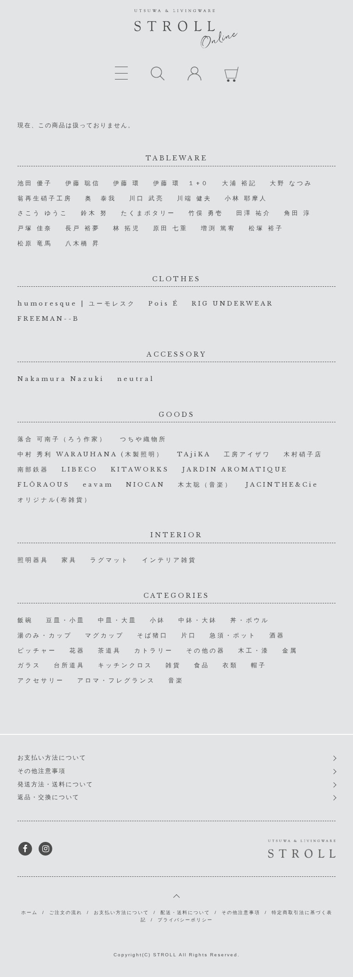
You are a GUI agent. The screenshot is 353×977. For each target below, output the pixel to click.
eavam (98, 484)
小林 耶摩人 (246, 198)
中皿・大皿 (117, 620)
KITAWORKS (140, 469)
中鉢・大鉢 (197, 620)
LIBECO (80, 469)
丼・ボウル (249, 620)
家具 (69, 560)
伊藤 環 (126, 183)
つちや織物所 (143, 439)
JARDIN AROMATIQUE (235, 469)
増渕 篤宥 (218, 228)
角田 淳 (297, 213)
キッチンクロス (125, 665)
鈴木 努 (94, 213)
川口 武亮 (146, 198)
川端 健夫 (194, 198)
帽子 (259, 665)
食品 (202, 665)
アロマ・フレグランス (116, 680)
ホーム (29, 912)
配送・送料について (185, 912)
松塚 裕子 (266, 228)
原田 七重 (170, 228)
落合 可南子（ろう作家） (62, 439)
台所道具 (69, 665)
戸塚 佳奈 (34, 228)
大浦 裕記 (239, 183)
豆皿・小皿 (65, 620)
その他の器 (205, 650)
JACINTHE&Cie (282, 484)
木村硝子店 (303, 454)
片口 (189, 635)
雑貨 (173, 665)
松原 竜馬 (34, 243)
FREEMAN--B (48, 319)
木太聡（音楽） (205, 484)
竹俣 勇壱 (205, 213)
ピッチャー (37, 650)
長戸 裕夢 (82, 228)
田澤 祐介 (253, 213)
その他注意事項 (41, 771)
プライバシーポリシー (185, 919)
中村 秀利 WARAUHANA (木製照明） (90, 454)
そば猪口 (152, 635)
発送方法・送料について (55, 784)
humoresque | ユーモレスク (76, 303)
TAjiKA (194, 454)
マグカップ (104, 635)
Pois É (163, 303)
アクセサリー (40, 680)
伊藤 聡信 (82, 183)
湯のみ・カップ (44, 635)
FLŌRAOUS (43, 484)
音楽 (176, 680)
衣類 (230, 665)
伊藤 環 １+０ (181, 183)
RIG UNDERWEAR (232, 303)
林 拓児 (126, 228)
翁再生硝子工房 (44, 198)
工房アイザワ (247, 454)
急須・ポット (233, 635)
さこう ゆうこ (42, 213)
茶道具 (109, 650)
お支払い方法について (51, 757)
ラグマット (109, 560)
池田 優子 (34, 183)
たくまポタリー (148, 213)
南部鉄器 (33, 469)
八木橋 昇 (82, 243)
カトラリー (153, 650)
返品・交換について (48, 797)
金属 (290, 650)
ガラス (29, 665)
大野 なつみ (291, 183)
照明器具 (33, 560)
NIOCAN (145, 484)
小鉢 (157, 620)
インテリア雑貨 (169, 560)
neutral (135, 379)
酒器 (277, 635)
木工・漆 (253, 650)
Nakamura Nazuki (60, 379)
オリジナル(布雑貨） (54, 500)
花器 (77, 650)
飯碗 (25, 620)
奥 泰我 (100, 198)
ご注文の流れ (65, 912)
